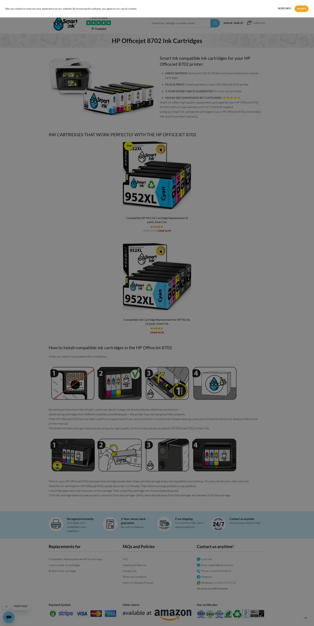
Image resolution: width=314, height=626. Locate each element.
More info (284, 8)
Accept (301, 8)
